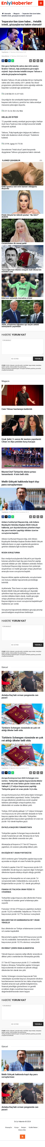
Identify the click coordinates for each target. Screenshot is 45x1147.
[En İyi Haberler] (17, 3)
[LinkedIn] (9, 60)
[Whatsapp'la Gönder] (12, 60)
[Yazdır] (30, 60)
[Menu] (41, 3)
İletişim (23, 1127)
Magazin (17, 13)
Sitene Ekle (22, 1130)
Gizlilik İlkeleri (33, 1127)
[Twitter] (6, 60)
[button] (34, 60)
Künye (16, 1127)
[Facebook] (3, 60)
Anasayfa (7, 13)
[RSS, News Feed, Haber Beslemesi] (22, 1137)
